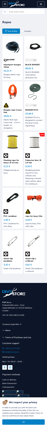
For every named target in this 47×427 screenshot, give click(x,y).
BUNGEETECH (31, 110)
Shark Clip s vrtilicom (30, 259)
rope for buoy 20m (33, 216)
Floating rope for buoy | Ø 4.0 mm (11, 161)
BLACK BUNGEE (32, 64)
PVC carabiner (10, 216)
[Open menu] (5, 4)
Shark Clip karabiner (8, 259)
